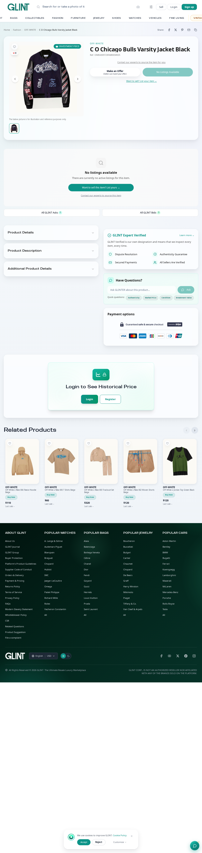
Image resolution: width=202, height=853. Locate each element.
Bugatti (166, 557)
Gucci (86, 586)
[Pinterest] (186, 656)
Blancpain (49, 552)
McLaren (167, 586)
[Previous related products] (186, 430)
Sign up (189, 7)
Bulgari (127, 552)
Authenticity (133, 298)
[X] (177, 656)
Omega (48, 586)
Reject (98, 842)
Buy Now (11, 497)
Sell (161, 7)
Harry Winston (130, 586)
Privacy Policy (12, 597)
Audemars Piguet (53, 546)
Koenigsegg (169, 569)
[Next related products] (194, 430)
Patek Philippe (51, 592)
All (45, 614)
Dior (86, 569)
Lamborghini (169, 575)
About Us (10, 540)
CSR (7, 620)
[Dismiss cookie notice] (131, 836)
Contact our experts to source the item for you (141, 62)
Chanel (87, 563)
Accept (83, 842)
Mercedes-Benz (170, 592)
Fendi (87, 575)
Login (173, 7)
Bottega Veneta (92, 552)
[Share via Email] (189, 29)
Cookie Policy (120, 835)
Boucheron (129, 540)
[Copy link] (195, 29)
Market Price (150, 298)
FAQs (7, 603)
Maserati (167, 580)
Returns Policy (12, 586)
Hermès (88, 592)
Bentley (166, 546)
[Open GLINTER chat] (194, 845)
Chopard (48, 563)
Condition (166, 298)
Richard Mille (51, 597)
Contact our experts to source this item (101, 195)
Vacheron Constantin (55, 609)
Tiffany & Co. (130, 603)
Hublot (47, 569)
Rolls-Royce (168, 603)
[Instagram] (194, 656)
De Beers (127, 575)
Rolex (47, 603)
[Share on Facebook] (169, 29)
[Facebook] (161, 656)
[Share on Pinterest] (182, 29)
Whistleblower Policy (16, 614)
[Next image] (77, 79)
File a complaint (13, 637)
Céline (87, 557)
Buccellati (128, 546)
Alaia (86, 540)
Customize (118, 842)
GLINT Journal (12, 546)
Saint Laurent (91, 609)
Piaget (126, 597)
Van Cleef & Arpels (132, 609)
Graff (126, 580)
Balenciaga (89, 546)
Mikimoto (128, 592)
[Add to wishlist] (14, 46)
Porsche (167, 597)
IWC (46, 575)
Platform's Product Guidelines (20, 563)
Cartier (126, 557)
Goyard (88, 580)
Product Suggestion (15, 632)
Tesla (165, 609)
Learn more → (187, 235)
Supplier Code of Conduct (18, 569)
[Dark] (68, 655)
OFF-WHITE (30, 29)
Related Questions (14, 626)
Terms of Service (13, 592)
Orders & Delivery (14, 575)
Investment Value (184, 298)
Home (7, 29)
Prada (87, 603)
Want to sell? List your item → (141, 80)
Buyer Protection (14, 557)
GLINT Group (12, 552)
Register (110, 399)
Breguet (48, 557)
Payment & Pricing (14, 580)
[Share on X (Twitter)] (175, 29)
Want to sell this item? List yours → (101, 187)
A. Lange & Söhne (53, 540)
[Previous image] (15, 79)
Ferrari (166, 563)
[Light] (63, 655)
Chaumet (128, 563)
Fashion (17, 29)
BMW (165, 552)
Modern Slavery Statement (19, 609)
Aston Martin (169, 540)
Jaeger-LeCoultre (53, 580)
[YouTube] (169, 656)
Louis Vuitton (91, 597)
